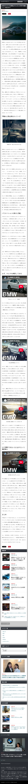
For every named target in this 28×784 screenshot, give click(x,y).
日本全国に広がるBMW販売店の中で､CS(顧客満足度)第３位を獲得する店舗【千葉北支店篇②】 (14, 676)
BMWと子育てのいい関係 (17, 597)
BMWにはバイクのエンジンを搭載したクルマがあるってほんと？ (18, 569)
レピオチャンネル (6, 641)
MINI (3, 635)
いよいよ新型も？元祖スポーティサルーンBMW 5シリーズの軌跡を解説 (15, 613)
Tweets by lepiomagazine (5, 763)
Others (12, 575)
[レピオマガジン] (6, 1)
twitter (20, 1)
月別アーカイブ (4, 649)
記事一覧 (6, 11)
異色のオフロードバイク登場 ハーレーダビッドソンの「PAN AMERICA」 (18, 709)
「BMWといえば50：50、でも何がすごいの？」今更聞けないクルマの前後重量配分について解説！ (14, 617)
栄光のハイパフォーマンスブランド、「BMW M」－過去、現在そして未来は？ (18, 559)
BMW (4, 11)
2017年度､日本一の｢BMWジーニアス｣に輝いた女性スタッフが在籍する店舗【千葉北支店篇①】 (13, 755)
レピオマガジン (8, 782)
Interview (4, 639)
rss (18, 1)
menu (25, 1)
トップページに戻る (5, 623)
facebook (22, 1)
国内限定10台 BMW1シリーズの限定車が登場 (10, 685)
